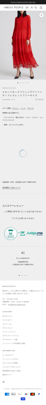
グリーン (15, 108)
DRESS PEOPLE (9, 88)
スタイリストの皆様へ (10, 363)
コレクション (7, 324)
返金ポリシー (7, 375)
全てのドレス (7, 316)
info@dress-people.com (16, 304)
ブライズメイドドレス (10, 336)
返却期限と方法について (11, 188)
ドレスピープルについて (11, 367)
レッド (23, 108)
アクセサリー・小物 (9, 339)
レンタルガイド (8, 355)
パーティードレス (9, 332)
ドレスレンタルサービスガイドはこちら (23, 2)
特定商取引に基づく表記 (11, 371)
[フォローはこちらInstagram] (3, 382)
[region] (23, 261)
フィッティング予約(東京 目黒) (13, 343)
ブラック (30, 108)
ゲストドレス (7, 328)
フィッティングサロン (10, 359)
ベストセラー (7, 320)
